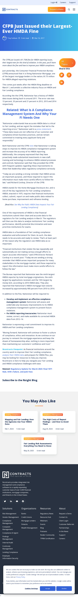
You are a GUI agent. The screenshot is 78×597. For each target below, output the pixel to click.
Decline (64, 588)
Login (53, 2)
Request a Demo (56, 9)
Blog (42, 528)
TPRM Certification (47, 538)
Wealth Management (29, 528)
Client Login (63, 521)
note (31, 146)
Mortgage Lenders (28, 521)
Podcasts (43, 531)
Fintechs (24, 524)
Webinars (44, 521)
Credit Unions (26, 517)
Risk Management (9, 513)
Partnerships (64, 528)
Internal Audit (7, 542)
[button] (69, 9)
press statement (43, 129)
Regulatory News (46, 513)
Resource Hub (45, 517)
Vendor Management (10, 517)
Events (42, 524)
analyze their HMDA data (13, 355)
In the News (63, 531)
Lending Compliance (10, 552)
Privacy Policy (20, 577)
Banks (23, 513)
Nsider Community (47, 535)
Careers (63, 2)
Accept (48, 588)
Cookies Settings (31, 588)
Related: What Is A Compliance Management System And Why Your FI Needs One (30, 114)
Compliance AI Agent (10, 533)
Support (72, 2)
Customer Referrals (66, 524)
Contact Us (63, 517)
